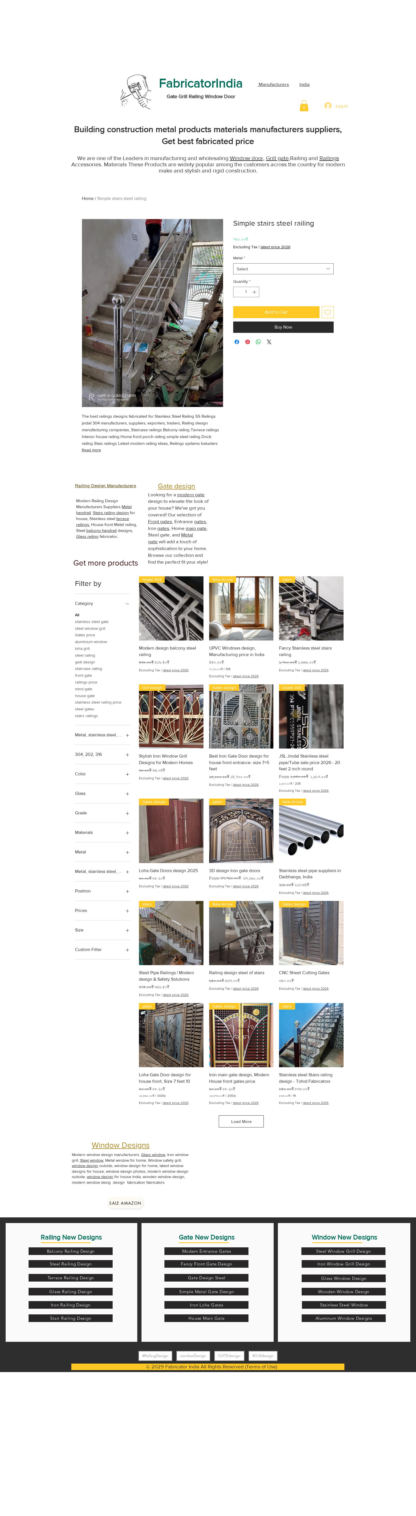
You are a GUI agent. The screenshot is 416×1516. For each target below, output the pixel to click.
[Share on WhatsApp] (258, 341)
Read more (91, 450)
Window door (246, 158)
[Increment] (254, 292)
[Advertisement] (42, 35)
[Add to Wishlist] (328, 312)
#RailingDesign (155, 1355)
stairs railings (86, 715)
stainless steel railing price (98, 702)
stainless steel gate (92, 621)
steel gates (84, 709)
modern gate (191, 494)
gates (200, 521)
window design (85, 1165)
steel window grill (90, 628)
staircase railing (88, 668)
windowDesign (193, 1355)
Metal (239, 258)
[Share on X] (269, 341)
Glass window (153, 1154)
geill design (85, 662)
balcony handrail (101, 530)
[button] (304, 105)
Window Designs (121, 1145)
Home (88, 198)
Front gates (160, 521)
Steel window (91, 1160)
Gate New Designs (207, 1237)
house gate (85, 695)
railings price (86, 682)
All (77, 615)
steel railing (85, 655)
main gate (196, 528)
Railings (329, 158)
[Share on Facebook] (236, 341)
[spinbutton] (246, 292)
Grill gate (277, 158)
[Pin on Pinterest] (247, 341)
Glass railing (87, 536)
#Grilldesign (263, 1355)
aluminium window (91, 641)
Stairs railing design (111, 512)
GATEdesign (229, 1355)
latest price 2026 (275, 247)
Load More (241, 1121)
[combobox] (283, 268)
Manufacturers (273, 84)
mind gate (83, 689)
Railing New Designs (71, 1237)
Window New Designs (344, 1237)
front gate (83, 675)
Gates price (85, 635)
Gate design (176, 486)
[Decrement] (237, 292)
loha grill (82, 648)
